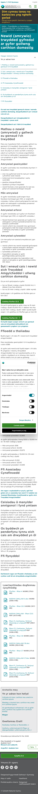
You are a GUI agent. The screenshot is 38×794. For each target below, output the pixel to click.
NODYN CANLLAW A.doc (19, 599)
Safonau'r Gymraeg (26, 775)
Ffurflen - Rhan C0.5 (17, 606)
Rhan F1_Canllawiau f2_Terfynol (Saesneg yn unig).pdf (21, 666)
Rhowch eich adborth (9, 745)
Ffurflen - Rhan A (15, 591)
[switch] (31, 401)
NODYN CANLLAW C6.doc (19, 643)
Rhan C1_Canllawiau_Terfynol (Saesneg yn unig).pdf (20, 622)
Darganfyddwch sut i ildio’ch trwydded (16, 124)
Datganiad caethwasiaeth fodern (27, 783)
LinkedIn (11, 767)
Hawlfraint (23, 778)
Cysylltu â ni (19, 756)
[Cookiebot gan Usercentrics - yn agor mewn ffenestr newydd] (30, 363)
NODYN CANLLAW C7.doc (19, 658)
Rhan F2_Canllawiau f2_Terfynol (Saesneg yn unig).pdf (21, 674)
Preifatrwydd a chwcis (9, 782)
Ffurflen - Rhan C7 (16, 651)
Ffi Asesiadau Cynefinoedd (13, 83)
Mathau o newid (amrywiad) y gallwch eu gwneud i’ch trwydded (17, 66)
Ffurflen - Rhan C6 (16, 636)
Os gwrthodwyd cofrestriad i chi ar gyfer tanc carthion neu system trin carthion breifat (18, 709)
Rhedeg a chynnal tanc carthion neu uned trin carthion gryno (18, 703)
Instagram (16, 767)
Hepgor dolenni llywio (9, 56)
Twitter (7, 767)
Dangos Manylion (25, 420)
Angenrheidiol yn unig (19, 430)
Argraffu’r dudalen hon (9, 748)
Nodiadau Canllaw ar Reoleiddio (14, 725)
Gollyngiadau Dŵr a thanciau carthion (16, 28)
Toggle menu (35, 6)
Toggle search (30, 6)
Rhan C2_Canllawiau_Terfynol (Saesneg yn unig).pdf (20, 629)
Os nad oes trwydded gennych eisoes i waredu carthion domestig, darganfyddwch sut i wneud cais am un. (19, 112)
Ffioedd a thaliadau (10, 78)
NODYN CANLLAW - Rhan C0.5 (21, 614)
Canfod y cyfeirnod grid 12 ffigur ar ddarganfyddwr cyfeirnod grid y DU (16, 729)
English (35, 2)
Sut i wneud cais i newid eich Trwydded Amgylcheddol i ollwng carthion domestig (17, 72)
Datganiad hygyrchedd (9, 775)
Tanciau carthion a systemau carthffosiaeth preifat (18, 31)
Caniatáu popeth (19, 425)
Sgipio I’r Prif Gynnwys (9, 2)
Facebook (2, 767)
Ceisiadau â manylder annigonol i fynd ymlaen (16, 89)
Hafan (4, 26)
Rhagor (5, 715)
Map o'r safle (6, 778)
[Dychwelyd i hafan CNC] (10, 6)
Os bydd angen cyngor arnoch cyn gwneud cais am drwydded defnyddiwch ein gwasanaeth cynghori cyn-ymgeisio (17, 324)
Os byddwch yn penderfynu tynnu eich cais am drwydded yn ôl (18, 95)
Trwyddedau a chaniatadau (18, 26)
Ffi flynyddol (7, 101)
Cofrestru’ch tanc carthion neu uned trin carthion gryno (17, 698)
